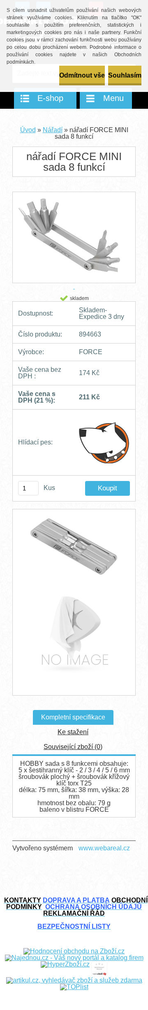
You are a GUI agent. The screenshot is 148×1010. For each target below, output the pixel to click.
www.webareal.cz (104, 848)
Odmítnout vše (82, 75)
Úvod (28, 129)
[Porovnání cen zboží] (99, 964)
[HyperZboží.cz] (65, 964)
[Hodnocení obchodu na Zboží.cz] (74, 951)
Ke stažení (73, 731)
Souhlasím (124, 75)
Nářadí (52, 129)
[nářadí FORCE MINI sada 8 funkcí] (74, 550)
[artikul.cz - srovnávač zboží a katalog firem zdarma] (74, 980)
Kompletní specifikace (73, 717)
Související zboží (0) (73, 746)
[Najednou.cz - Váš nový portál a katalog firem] (74, 957)
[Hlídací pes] (104, 442)
